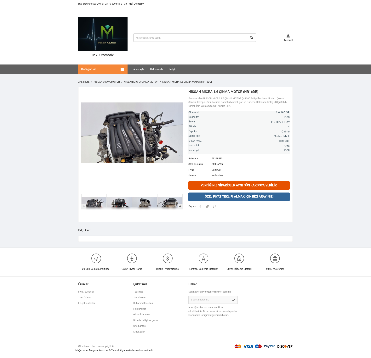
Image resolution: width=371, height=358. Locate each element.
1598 (286, 117)
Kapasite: (193, 117)
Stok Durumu (195, 164)
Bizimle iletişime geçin (145, 320)
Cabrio (286, 131)
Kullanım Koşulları (143, 303)
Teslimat (138, 291)
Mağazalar (139, 331)
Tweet (207, 206)
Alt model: (194, 112)
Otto (287, 145)
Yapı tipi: (193, 131)
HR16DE (284, 141)
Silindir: (192, 126)
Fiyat (191, 169)
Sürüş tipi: (194, 136)
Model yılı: (194, 150)
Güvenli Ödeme (141, 314)
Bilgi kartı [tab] (84, 230)
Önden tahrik (282, 136)
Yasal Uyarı (139, 297)
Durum (192, 175)
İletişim (173, 69)
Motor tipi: (194, 145)
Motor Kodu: (195, 140)
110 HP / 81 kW (280, 121)
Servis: (192, 121)
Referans (193, 158)
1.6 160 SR (283, 112)
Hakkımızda (156, 69)
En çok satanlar (86, 303)
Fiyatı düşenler (86, 291)
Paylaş (200, 206)
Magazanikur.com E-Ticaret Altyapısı (109, 350)
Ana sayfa (138, 69)
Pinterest (214, 206)
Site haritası (139, 325)
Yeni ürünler (84, 297)
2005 (286, 150)
